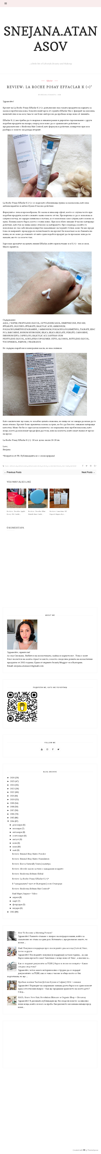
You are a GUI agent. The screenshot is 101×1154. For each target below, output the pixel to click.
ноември (16, 828)
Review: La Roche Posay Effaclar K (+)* (30, 878)
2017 (12, 810)
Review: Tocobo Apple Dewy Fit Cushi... (16, 512)
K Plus (44, 466)
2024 (12, 785)
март (14, 901)
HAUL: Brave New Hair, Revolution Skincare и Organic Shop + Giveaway (52, 997)
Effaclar (50, 81)
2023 (12, 788)
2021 (12, 796)
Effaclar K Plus (34, 466)
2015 (12, 817)
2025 (12, 781)
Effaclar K (22, 466)
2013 (12, 912)
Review (73, 466)
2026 (12, 777)
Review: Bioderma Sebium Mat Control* (31, 888)
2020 (12, 799)
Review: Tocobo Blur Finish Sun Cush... (37, 512)
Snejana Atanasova (48, 95)
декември (17, 825)
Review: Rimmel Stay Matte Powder (29, 854)
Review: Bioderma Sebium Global (27, 873)
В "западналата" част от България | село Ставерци (37, 883)
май (14, 850)
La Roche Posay (54, 466)
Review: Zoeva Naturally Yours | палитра (31, 864)
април (15, 897)
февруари (17, 904)
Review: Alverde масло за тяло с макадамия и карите (38, 869)
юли (14, 843)
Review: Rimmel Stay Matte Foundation (30, 859)
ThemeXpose (93, 1150)
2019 (12, 803)
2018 (12, 806)
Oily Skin (65, 466)
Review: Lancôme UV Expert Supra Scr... (58, 512)
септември (17, 835)
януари (15, 908)
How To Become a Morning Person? (35, 932)
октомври (17, 832)
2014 (12, 821)
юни (14, 846)
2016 (12, 814)
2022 (12, 792)
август (15, 839)
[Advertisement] (22, 1044)
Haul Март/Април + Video (24, 893)
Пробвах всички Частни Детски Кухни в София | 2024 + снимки (49, 982)
